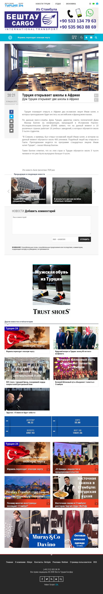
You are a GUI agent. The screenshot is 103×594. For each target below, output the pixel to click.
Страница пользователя (80, 562)
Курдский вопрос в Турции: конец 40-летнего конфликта (44, 37)
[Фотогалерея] (97, 4)
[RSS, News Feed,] (51, 579)
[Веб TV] (93, 4)
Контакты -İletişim (42, 562)
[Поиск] (96, 37)
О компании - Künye (23, 562)
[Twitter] (11, 117)
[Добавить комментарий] (11, 131)
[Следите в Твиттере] (47, 579)
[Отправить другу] (11, 121)
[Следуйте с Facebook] (42, 579)
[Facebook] (11, 112)
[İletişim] (91, 37)
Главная (9, 562)
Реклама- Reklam (60, 562)
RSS (95, 562)
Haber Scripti (49, 584)
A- (96, 100)
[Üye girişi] (86, 37)
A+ (96, 95)
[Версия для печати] (11, 126)
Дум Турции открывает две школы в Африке (50, 99)
